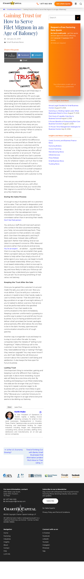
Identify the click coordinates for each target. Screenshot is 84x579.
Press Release (54, 158)
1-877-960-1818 (46, 4)
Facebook (46, 535)
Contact (6, 547)
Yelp (44, 550)
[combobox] (64, 17)
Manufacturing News (56, 152)
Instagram (46, 544)
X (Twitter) (46, 532)
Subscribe (50, 500)
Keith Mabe (20, 411)
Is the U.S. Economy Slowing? (13, 450)
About (9, 406)
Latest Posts (18, 406)
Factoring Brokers (55, 146)
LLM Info (7, 553)
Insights (6, 541)
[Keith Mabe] (9, 418)
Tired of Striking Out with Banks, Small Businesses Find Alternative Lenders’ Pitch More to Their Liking (34, 455)
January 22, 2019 (14, 39)
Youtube (46, 541)
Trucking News (54, 164)
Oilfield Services (54, 155)
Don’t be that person (12, 219)
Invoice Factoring (55, 149)
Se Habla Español (49, 507)
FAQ (5, 550)
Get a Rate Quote (63, 4)
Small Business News (14, 9)
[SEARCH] (77, 17)
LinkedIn (46, 538)
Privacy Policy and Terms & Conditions (56, 511)
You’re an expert (11, 247)
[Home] (4, 9)
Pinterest (46, 547)
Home (6, 532)
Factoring (7, 535)
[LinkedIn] (40, 411)
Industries (7, 538)
